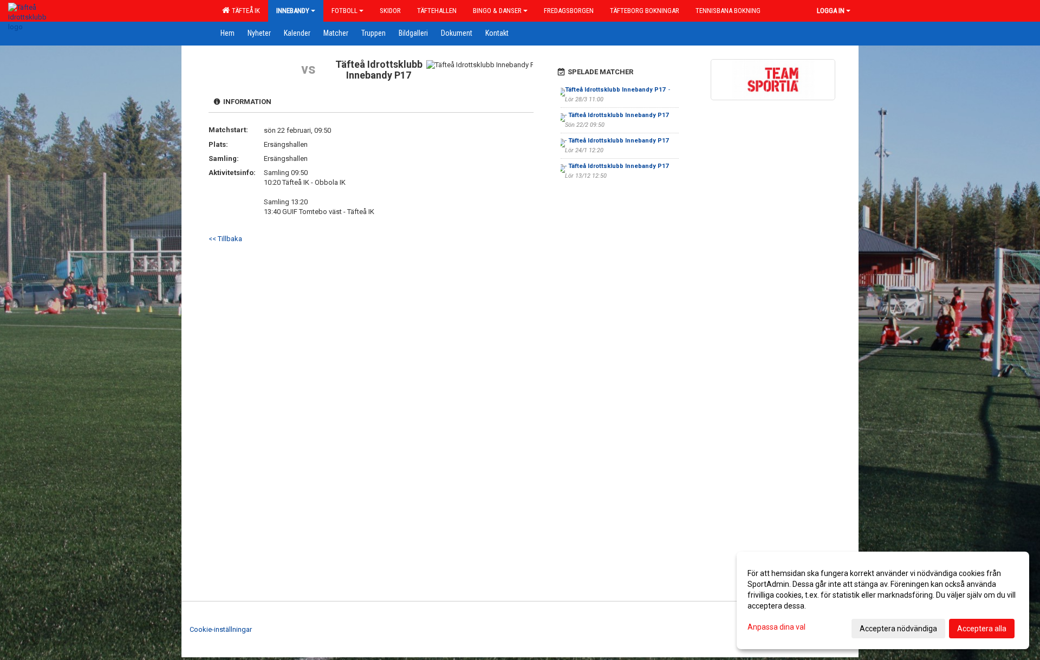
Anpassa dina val (776, 627)
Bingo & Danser (497, 11)
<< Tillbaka (225, 239)
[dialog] (883, 600)
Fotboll (345, 11)
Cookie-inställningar (221, 629)
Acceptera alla (981, 628)
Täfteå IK (244, 11)
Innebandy (292, 11)
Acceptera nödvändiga (898, 628)
